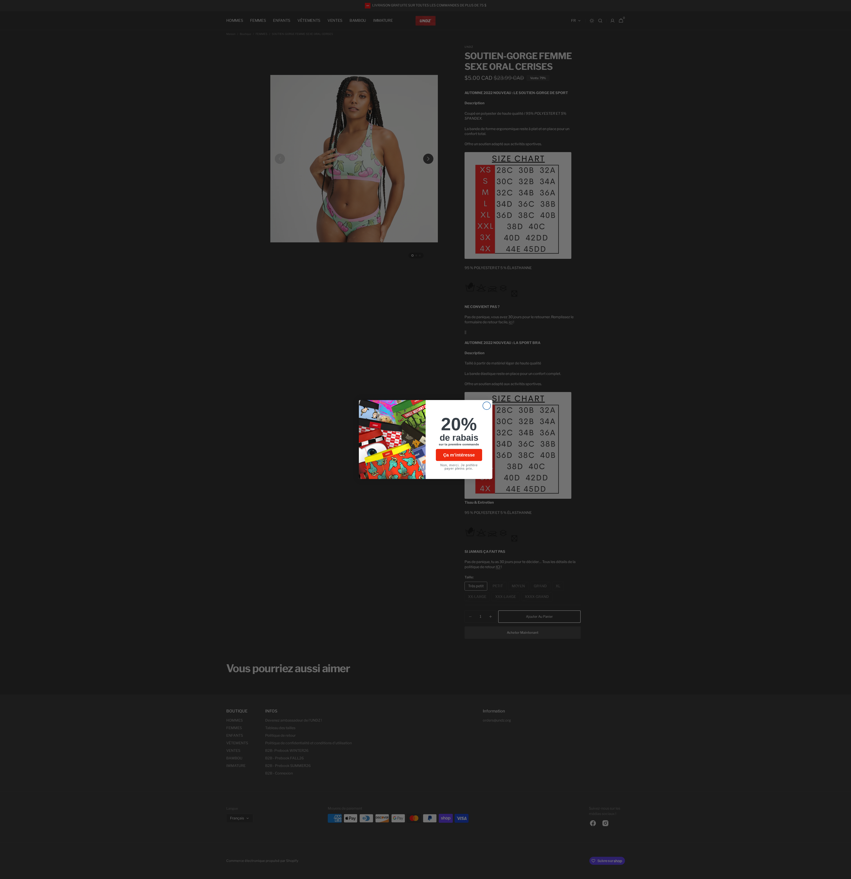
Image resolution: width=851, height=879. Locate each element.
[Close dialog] (487, 406)
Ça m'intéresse (459, 455)
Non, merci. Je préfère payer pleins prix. (459, 466)
